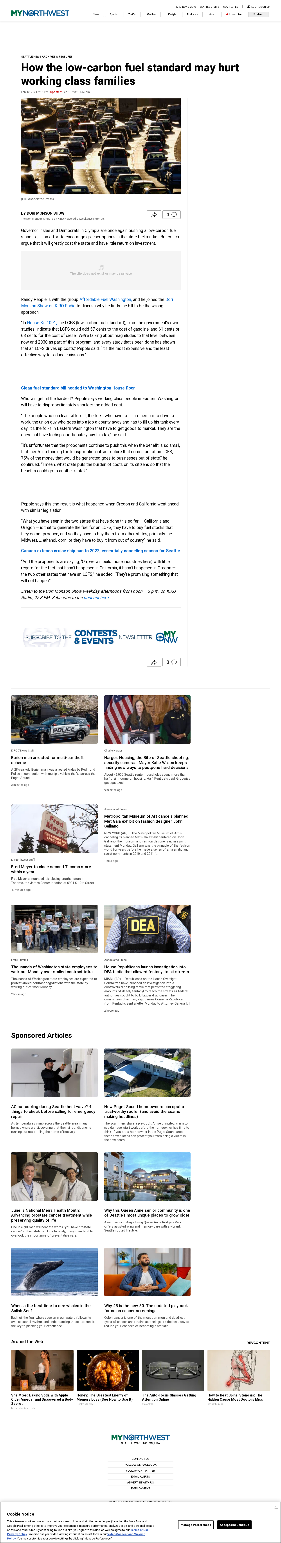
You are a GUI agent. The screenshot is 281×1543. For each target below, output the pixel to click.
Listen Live (235, 14)
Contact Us (141, 1458)
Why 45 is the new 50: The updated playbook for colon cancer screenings (146, 1308)
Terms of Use (139, 1530)
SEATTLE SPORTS (209, 6)
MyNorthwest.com (137, 1501)
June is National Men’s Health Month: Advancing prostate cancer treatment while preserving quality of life (51, 1215)
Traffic (132, 14)
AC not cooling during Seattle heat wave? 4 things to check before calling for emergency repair (53, 1111)
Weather (151, 14)
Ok (276, 1507)
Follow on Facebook (141, 1464)
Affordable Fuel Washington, (105, 299)
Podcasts (192, 14)
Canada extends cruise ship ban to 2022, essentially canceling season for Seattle (100, 550)
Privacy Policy (17, 1534)
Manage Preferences (196, 1524)
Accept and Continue (234, 1524)
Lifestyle (171, 14)
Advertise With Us (140, 1482)
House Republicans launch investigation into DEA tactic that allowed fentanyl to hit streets (146, 969)
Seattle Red (230, 6)
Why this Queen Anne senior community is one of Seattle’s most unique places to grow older (147, 1213)
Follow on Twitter (140, 1470)
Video (212, 14)
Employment (140, 1488)
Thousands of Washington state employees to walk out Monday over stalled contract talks (54, 969)
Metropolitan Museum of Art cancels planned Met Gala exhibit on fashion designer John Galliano (146, 821)
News (96, 14)
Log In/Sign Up (260, 6)
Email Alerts (140, 1476)
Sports (113, 14)
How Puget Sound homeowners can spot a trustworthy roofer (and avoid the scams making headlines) (144, 1111)
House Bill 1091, (42, 322)
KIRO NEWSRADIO (186, 6)
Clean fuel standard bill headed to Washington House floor (78, 388)
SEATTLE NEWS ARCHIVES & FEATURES (46, 56)
